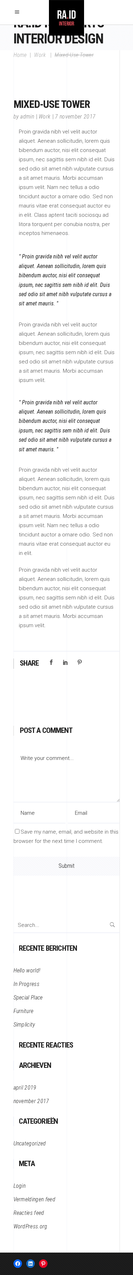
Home (20, 55)
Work (40, 55)
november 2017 (31, 1101)
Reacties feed (28, 1213)
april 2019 (25, 1087)
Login (19, 1185)
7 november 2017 (75, 116)
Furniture (23, 1011)
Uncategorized (29, 1143)
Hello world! (26, 970)
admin (27, 116)
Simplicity (24, 1024)
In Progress (26, 984)
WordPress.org (30, 1226)
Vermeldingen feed (34, 1199)
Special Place (28, 997)
